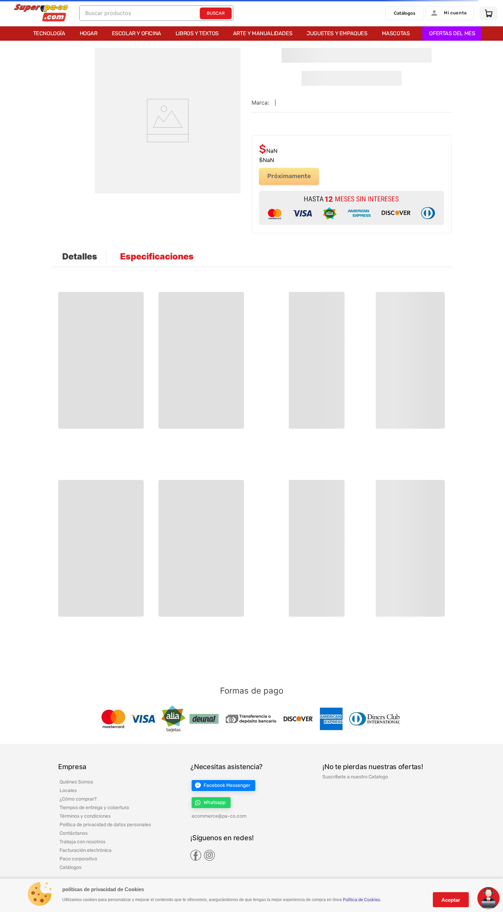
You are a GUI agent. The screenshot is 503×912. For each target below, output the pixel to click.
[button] (70, 328)
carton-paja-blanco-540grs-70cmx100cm (71, 48)
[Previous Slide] (91, 346)
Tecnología (49, 33)
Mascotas (396, 33)
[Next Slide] (412, 346)
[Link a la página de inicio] (6, 49)
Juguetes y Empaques (337, 33)
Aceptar (450, 900)
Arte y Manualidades (262, 33)
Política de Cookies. (362, 899)
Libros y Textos (197, 33)
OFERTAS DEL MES (452, 33)
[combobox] (156, 13)
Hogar (89, 33)
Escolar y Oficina (136, 33)
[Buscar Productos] (216, 13)
